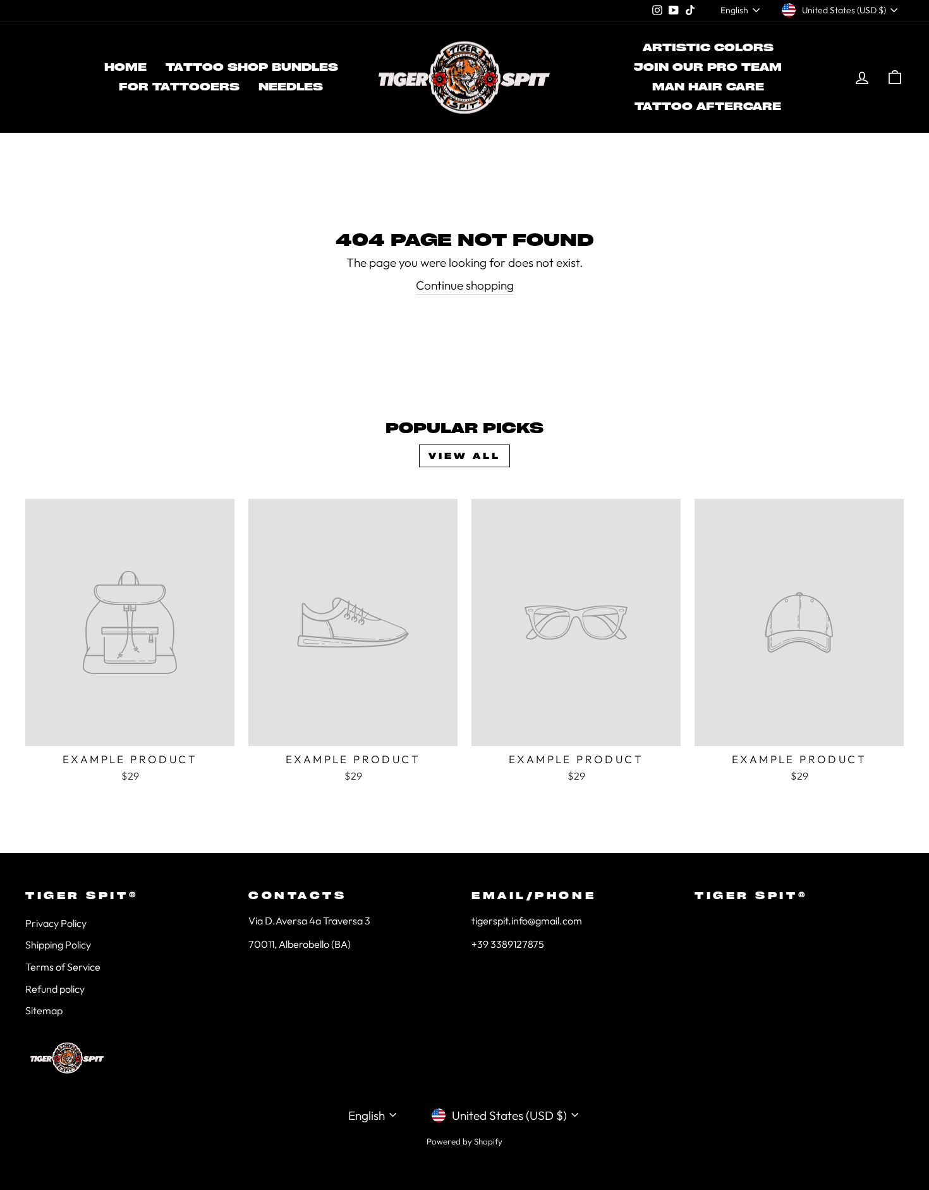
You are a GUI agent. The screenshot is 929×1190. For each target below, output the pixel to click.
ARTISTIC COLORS (708, 47)
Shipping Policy (58, 944)
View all (464, 456)
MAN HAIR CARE (708, 87)
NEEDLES (290, 87)
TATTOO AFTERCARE (708, 106)
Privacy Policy (56, 923)
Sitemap (44, 1010)
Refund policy (55, 989)
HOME (125, 67)
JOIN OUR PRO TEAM (708, 67)
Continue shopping (465, 285)
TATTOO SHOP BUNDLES (252, 67)
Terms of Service (62, 966)
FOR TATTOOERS (179, 87)
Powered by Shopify (464, 1141)
